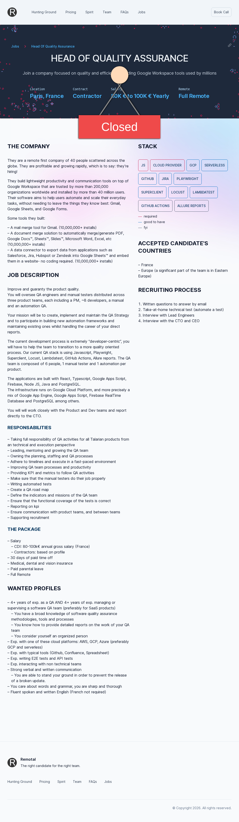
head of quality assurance (53, 46)
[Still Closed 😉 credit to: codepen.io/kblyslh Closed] (119, 90)
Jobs (15, 46)
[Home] (12, 12)
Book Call (221, 12)
